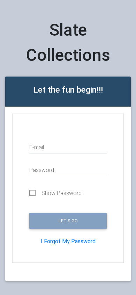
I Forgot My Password (68, 241)
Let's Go (68, 220)
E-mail (36, 147)
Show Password (61, 193)
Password (41, 170)
